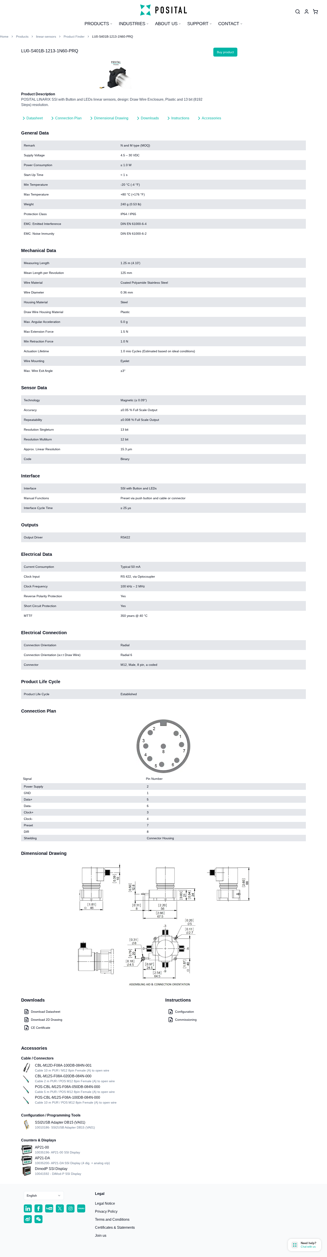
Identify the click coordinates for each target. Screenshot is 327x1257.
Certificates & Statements (115, 1227)
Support (197, 23)
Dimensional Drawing (111, 118)
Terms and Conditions (112, 1219)
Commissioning (186, 1019)
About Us (166, 23)
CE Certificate (40, 1027)
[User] (297, 11)
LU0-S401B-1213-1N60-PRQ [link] (112, 36)
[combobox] (44, 1195)
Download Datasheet (45, 1011)
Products (97, 23)
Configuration (184, 1011)
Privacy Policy (106, 1211)
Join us (100, 1235)
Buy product (225, 52)
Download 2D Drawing (46, 1019)
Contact (228, 23)
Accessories (211, 118)
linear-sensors (46, 36)
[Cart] (315, 11)
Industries (132, 23)
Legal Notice (105, 1203)
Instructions (180, 118)
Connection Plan (68, 118)
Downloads (150, 118)
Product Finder (74, 36)
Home (4, 36)
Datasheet (34, 118)
